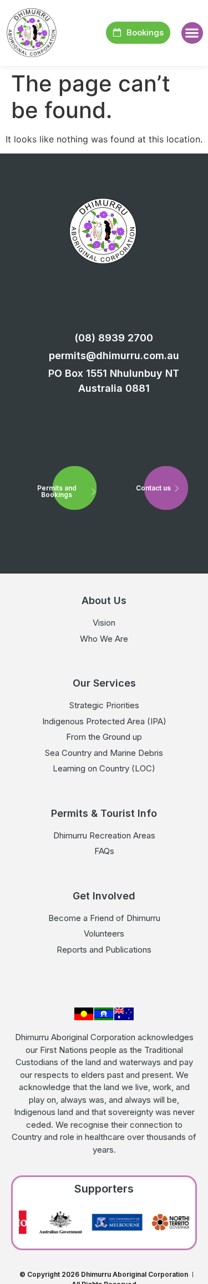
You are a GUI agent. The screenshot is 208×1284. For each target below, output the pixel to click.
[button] (192, 33)
